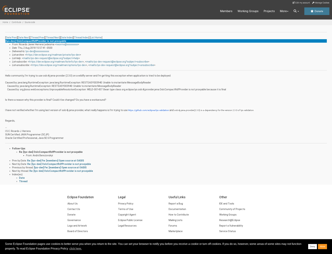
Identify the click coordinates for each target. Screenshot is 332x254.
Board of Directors (77, 231)
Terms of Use (125, 209)
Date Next (23, 37)
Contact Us (73, 209)
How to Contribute (179, 214)
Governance (74, 220)
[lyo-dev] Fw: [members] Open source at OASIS (60, 167)
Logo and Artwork (77, 225)
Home (5, 22)
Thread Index (81, 37)
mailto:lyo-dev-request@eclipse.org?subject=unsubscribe (122, 65)
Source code (30, 22)
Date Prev (11, 37)
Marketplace (176, 231)
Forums (173, 225)
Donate (318, 11)
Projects (269, 11)
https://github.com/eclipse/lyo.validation (148, 110)
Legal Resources (127, 225)
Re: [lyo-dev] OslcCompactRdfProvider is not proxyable (50, 152)
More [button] (283, 11)
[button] (296, 11)
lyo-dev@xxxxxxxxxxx (37, 51)
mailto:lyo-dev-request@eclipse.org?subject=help (51, 58)
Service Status (227, 231)
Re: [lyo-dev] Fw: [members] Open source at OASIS (55, 160)
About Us (72, 203)
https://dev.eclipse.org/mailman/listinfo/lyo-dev (55, 61)
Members (226, 11)
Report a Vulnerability (231, 225)
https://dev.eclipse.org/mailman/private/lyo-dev (53, 54)
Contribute (16, 22)
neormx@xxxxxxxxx (67, 44)
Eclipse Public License (130, 220)
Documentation (177, 209)
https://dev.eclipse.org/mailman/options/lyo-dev (59, 65)
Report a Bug (176, 203)
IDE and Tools (226, 203)
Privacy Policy (125, 203)
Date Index (67, 37)
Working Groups (248, 11)
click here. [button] (75, 248)
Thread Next (52, 37)
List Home (96, 37)
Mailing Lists (175, 220)
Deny (312, 246)
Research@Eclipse (229, 220)
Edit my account (302, 3)
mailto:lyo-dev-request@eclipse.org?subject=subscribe (117, 61)
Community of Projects (232, 209)
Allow (322, 246)
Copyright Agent (127, 214)
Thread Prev (37, 37)
